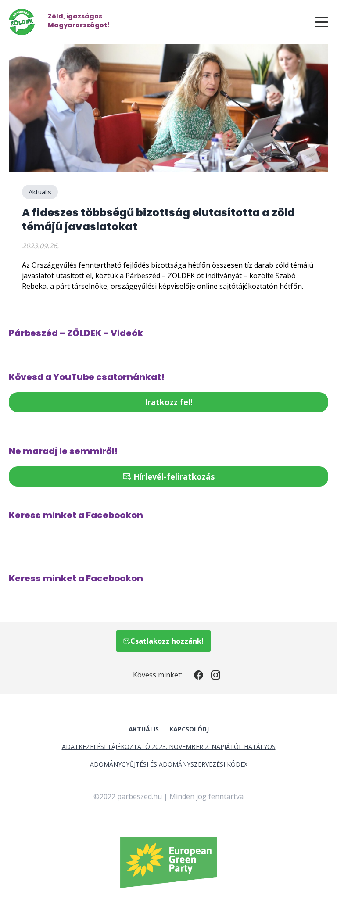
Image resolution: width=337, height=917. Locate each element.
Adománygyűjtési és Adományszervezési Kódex (168, 764)
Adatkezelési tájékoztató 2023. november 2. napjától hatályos (169, 746)
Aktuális (40, 191)
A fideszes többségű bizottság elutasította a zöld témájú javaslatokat (158, 219)
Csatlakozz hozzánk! (167, 641)
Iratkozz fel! (169, 402)
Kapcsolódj (189, 729)
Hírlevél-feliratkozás (173, 476)
